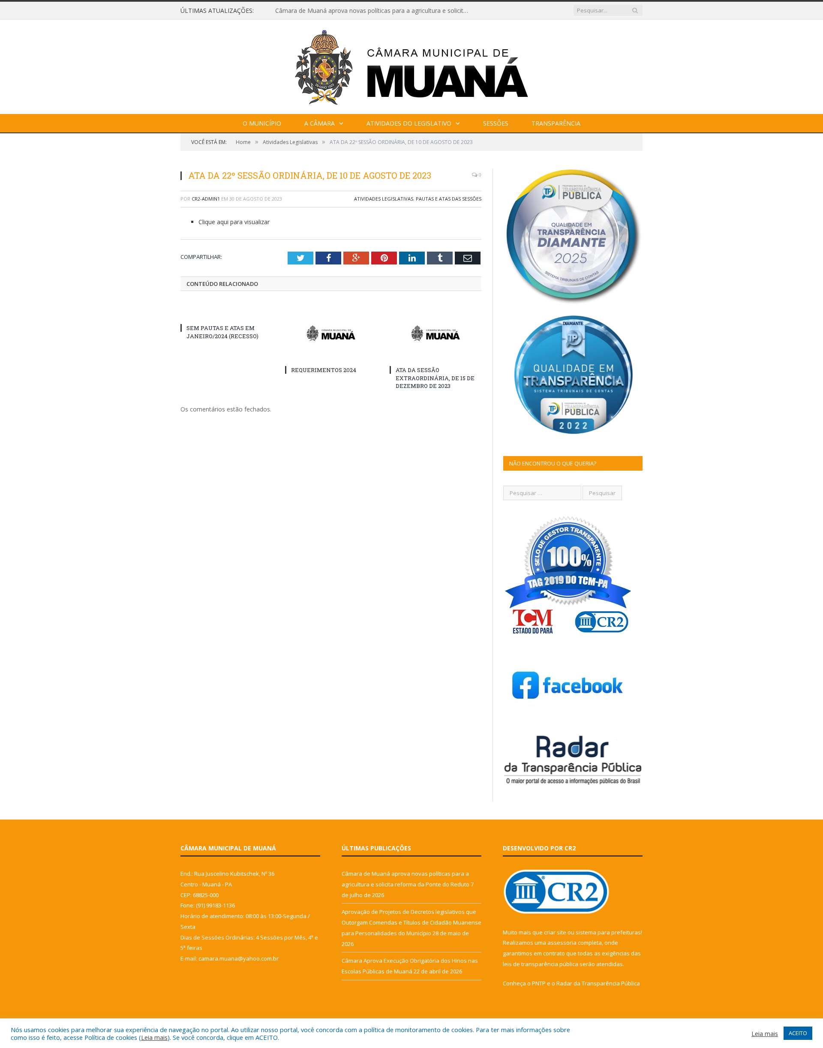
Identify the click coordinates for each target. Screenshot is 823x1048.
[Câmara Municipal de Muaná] (411, 65)
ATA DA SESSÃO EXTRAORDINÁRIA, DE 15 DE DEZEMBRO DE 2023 (435, 377)
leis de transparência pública (540, 964)
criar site (555, 932)
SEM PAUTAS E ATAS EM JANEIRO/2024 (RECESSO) (222, 331)
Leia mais (154, 1037)
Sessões (495, 123)
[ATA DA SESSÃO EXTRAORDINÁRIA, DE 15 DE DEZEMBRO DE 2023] (435, 333)
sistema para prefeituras (608, 932)
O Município (262, 123)
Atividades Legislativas (383, 198)
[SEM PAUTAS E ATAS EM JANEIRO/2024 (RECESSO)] (226, 312)
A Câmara (319, 123)
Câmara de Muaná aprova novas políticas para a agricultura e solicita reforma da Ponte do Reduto (373, 11)
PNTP (539, 983)
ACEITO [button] (798, 1033)
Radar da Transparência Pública (598, 983)
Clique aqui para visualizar (234, 222)
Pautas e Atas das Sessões (448, 198)
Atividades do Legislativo (408, 123)
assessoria (562, 942)
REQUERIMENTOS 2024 (323, 370)
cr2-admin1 (206, 198)
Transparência (556, 123)
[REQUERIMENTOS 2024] (331, 333)
